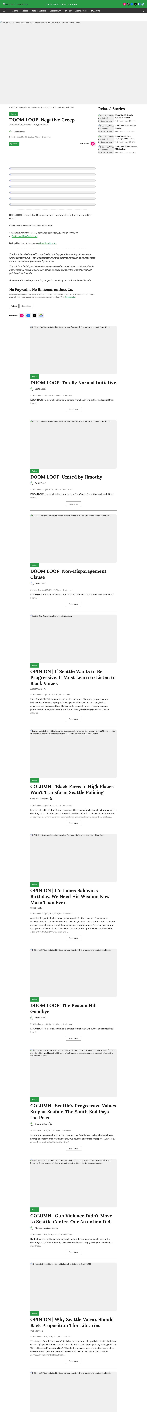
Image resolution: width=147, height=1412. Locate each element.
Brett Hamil (19, 131)
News (15, 10)
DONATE (95, 10)
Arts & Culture (39, 10)
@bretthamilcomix (47, 243)
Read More (73, 409)
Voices (25, 10)
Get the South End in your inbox (61, 4)
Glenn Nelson (41, 1124)
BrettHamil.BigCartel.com (24, 236)
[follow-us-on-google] (41, 315)
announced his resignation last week (80, 809)
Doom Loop (26, 306)
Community (55, 10)
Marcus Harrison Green (46, 1228)
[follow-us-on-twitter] (34, 315)
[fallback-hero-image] (106, 118)
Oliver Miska (36, 907)
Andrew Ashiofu (38, 688)
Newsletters (81, 10)
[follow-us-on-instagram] (93, 143)
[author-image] (11, 132)
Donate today (70, 297)
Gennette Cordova (39, 798)
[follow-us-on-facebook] (28, 315)
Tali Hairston (36, 1330)
